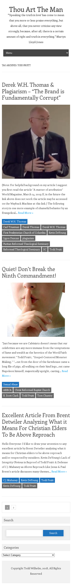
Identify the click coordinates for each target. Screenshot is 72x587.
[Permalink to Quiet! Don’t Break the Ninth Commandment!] (36, 338)
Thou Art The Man (36, 9)
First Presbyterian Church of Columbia (24, 232)
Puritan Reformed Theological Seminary (26, 243)
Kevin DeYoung (57, 232)
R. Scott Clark (10, 395)
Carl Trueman (11, 227)
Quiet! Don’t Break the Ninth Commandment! (29, 272)
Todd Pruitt (56, 249)
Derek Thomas (30, 227)
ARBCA (7, 390)
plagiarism (28, 238)
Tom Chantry (44, 395)
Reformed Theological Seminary (21, 249)
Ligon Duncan (11, 238)
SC (44, 249)
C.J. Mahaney (10, 480)
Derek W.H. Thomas (14, 221)
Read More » (25, 213)
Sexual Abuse (10, 384)
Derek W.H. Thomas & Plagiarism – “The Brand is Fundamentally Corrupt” (33, 91)
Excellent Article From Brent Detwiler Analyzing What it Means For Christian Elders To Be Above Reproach (36, 424)
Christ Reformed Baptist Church (32, 390)
